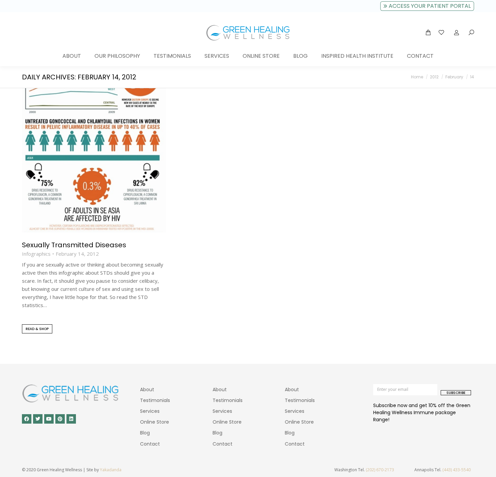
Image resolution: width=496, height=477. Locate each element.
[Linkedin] (71, 419)
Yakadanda (110, 470)
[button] (99, 5)
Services (150, 411)
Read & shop (37, 328)
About (147, 389)
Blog (145, 432)
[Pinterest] (60, 419)
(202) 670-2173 (380, 470)
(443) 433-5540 (456, 470)
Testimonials (155, 400)
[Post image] (94, 160)
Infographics (36, 254)
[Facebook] (26, 419)
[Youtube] (49, 419)
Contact (150, 444)
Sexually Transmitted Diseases (74, 245)
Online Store (154, 422)
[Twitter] (38, 419)
